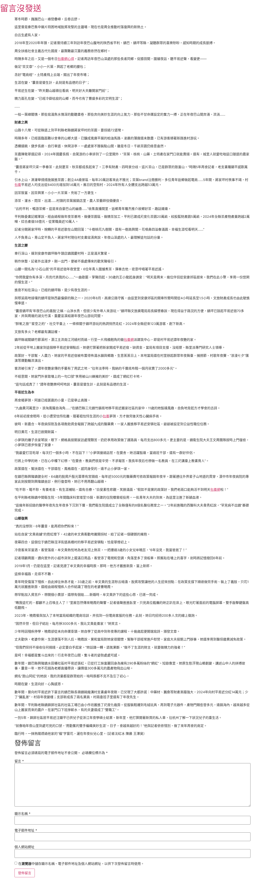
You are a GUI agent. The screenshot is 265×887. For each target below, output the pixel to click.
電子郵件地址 (25, 830)
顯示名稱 (22, 813)
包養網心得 (66, 59)
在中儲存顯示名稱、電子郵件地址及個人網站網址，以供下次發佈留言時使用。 (81, 863)
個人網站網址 (24, 847)
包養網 (129, 340)
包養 (17, 185)
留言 (19, 761)
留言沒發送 (20, 8)
